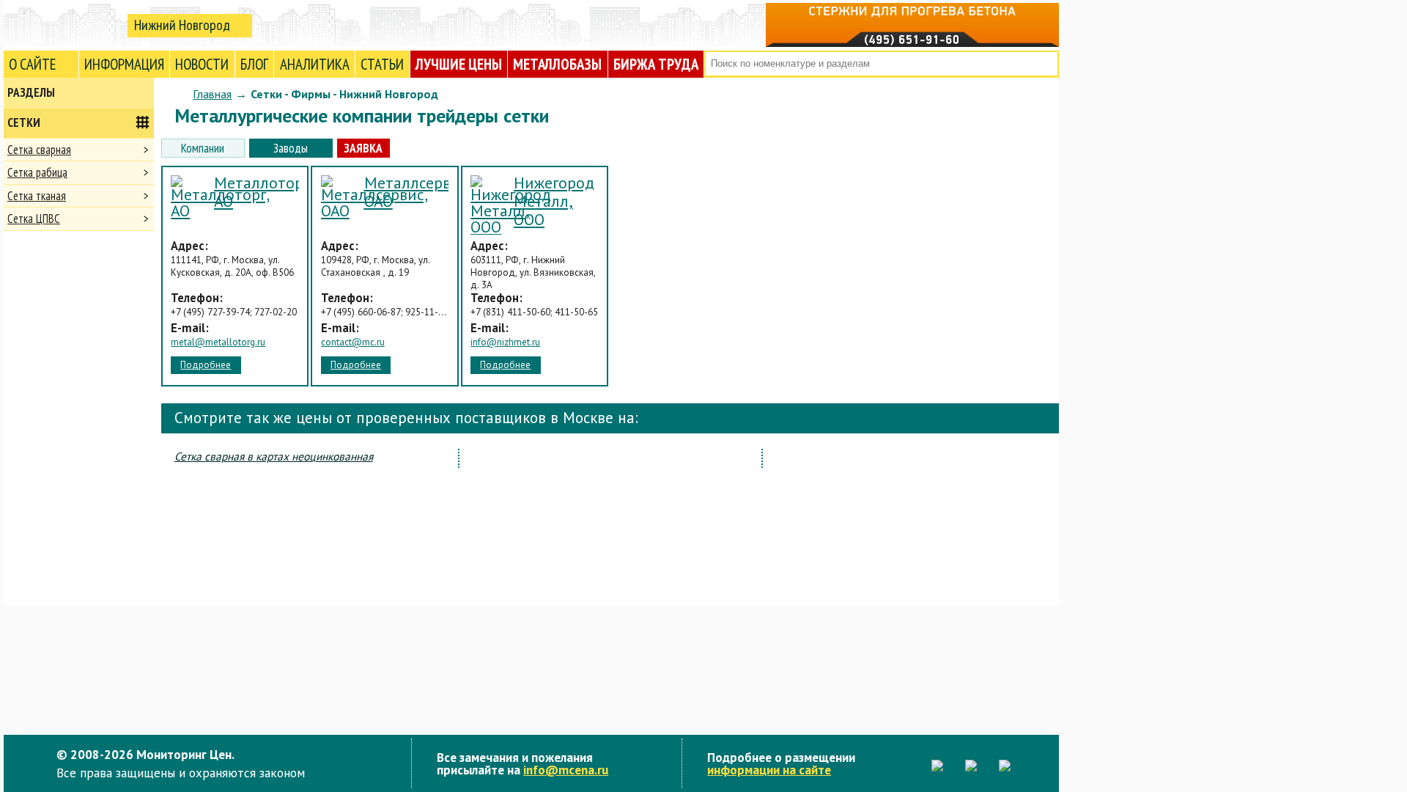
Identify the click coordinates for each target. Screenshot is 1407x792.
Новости (202, 64)
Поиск (1046, 64)
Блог (254, 64)
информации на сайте (769, 769)
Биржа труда (655, 64)
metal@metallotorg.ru (218, 342)
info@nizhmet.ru (505, 342)
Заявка (363, 147)
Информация (124, 64)
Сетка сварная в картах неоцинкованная (273, 456)
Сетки (23, 122)
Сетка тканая (36, 196)
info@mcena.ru (565, 769)
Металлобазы (557, 64)
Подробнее (205, 365)
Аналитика (315, 64)
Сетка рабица (37, 172)
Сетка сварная (39, 150)
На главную (62, 24)
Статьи (382, 64)
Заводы (290, 147)
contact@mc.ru (353, 342)
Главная (212, 94)
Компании (202, 147)
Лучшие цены (459, 64)
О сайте (32, 64)
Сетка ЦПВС (33, 218)
